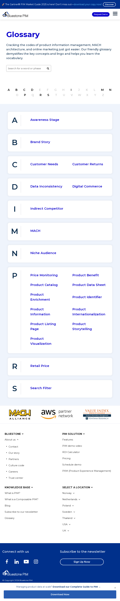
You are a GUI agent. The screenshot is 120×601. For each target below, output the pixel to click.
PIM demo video (72, 445)
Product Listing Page (43, 326)
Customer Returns (87, 164)
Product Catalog (44, 285)
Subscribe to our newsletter (21, 511)
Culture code (16, 465)
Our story (14, 452)
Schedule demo (71, 464)
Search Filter (41, 388)
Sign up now (82, 561)
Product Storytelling (82, 326)
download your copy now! (88, 4)
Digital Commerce (87, 186)
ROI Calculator (71, 452)
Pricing (66, 458)
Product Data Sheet (89, 285)
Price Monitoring (44, 275)
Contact (13, 446)
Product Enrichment (40, 297)
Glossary (9, 518)
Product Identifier (87, 297)
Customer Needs (44, 164)
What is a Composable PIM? (21, 499)
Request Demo (101, 14)
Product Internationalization (88, 311)
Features (67, 439)
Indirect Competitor (46, 208)
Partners (14, 459)
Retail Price (39, 366)
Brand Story (40, 142)
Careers (13, 471)
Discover (109, 4)
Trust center (16, 477)
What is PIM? (12, 493)
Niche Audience (43, 253)
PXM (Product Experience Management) (86, 470)
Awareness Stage (44, 120)
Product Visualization (40, 341)
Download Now (60, 594)
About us (10, 439)
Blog (7, 505)
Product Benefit (85, 275)
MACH (35, 231)
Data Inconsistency (46, 186)
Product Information (40, 311)
